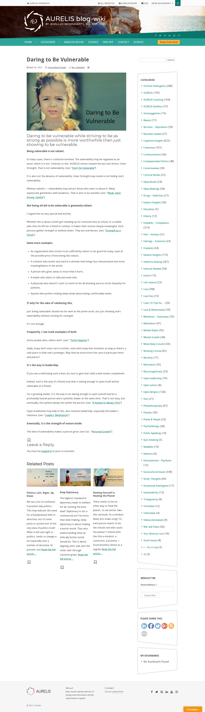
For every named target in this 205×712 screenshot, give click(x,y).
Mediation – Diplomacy (156, 316)
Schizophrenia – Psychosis (157, 460)
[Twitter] (160, 35)
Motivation (149, 364)
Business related (152, 134)
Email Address (149, 584)
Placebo (147, 412)
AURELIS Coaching (153, 99)
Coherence (149, 147)
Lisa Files (148, 296)
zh (144, 554)
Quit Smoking (150, 440)
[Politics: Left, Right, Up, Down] (42, 479)
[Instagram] (179, 35)
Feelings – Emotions (154, 241)
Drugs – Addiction (153, 195)
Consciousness (151, 168)
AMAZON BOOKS (74, 42)
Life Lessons (149, 282)
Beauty (147, 120)
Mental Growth (151, 337)
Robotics (148, 453)
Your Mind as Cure (153, 533)
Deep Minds (149, 181)
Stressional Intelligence (156, 485)
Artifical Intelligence (154, 86)
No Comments (78, 67)
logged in (46, 451)
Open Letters (150, 385)
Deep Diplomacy (69, 492)
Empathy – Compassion (156, 223)
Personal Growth (101, 431)
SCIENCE (93, 42)
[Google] (165, 35)
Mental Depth (150, 330)
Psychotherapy (151, 426)
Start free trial (169, 42)
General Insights (152, 255)
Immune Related (152, 268)
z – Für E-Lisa (150, 547)
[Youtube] (174, 35)
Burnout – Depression (155, 127)
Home (28, 42)
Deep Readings (151, 188)
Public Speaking (152, 433)
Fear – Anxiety (151, 234)
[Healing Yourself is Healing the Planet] (108, 478)
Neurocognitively (152, 371)
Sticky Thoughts (152, 478)
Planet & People (151, 419)
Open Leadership (152, 378)
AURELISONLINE (129, 3)
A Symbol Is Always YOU (106, 402)
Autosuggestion (152, 113)
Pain (145, 398)
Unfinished (149, 513)
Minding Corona (152, 351)
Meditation (149, 323)
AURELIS (148, 92)
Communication (152, 154)
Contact (123, 42)
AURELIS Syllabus (152, 106)
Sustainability (150, 492)
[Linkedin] (169, 35)
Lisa (145, 289)
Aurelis (38, 705)
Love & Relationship (154, 309)
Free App (108, 42)
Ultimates (148, 506)
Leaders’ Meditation (56, 415)
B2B (145, 3)
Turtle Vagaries (78, 340)
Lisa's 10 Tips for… (153, 303)
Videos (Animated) (153, 520)
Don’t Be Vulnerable (83, 168)
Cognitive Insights (153, 140)
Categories (48, 42)
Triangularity (150, 499)
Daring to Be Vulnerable (58, 59)
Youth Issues (150, 540)
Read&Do (148, 446)
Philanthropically (152, 405)
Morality (148, 357)
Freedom (148, 248)
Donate (138, 42)
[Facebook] (155, 35)
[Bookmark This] (29, 440)
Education (148, 209)
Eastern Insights (152, 202)
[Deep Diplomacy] (75, 478)
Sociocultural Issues (57, 67)
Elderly (147, 216)
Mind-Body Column (154, 344)
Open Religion (151, 392)
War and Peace (151, 526)
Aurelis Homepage (39, 3)
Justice (147, 275)
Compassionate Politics (156, 161)
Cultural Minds (151, 175)
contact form (117, 692)
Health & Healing (152, 261)
